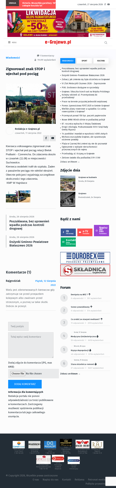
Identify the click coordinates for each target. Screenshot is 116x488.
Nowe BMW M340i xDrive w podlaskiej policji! (83, 119)
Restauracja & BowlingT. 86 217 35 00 (34, 451)
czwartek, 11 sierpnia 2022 (28, 133)
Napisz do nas (103, 230)
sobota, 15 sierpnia (81, 360)
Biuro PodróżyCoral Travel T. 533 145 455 (19, 451)
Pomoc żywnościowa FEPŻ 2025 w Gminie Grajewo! (86, 105)
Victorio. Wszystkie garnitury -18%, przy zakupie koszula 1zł (42, 4)
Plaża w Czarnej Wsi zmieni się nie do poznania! (84, 143)
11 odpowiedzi (77, 323)
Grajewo (82, 193)
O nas (36, 479)
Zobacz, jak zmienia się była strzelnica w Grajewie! (86, 79)
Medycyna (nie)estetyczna (83, 336)
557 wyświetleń (94, 298)
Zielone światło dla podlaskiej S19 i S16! (81, 157)
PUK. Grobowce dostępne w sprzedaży (80, 87)
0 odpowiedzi (77, 298)
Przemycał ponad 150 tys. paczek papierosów (84, 115)
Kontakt (71, 241)
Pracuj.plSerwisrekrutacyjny (73, 467)
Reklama (79, 479)
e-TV (86, 232)
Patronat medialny (98, 479)
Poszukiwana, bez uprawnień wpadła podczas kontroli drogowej (29, 224)
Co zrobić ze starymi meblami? (85, 319)
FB (69, 232)
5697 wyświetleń (96, 368)
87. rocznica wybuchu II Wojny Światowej (81, 123)
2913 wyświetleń (95, 323)
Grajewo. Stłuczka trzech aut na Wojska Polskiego (86, 91)
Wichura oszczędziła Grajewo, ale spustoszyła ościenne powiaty (84, 138)
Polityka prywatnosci (97, 483)
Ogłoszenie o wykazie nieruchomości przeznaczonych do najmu (79, 148)
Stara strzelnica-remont (82, 364)
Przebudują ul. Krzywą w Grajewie (78, 153)
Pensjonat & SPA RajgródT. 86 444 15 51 (97, 451)
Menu (14, 42)
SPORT (84, 61)
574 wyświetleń (94, 311)
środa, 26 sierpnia (86, 181)
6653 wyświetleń (95, 340)
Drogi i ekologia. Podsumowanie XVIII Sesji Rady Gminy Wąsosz (85, 128)
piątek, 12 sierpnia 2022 (45, 283)
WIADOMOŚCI (67, 61)
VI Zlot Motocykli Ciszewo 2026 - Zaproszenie (84, 83)
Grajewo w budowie (87, 177)
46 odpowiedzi (78, 354)
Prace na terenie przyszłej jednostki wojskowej (84, 101)
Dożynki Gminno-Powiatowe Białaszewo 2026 (28, 243)
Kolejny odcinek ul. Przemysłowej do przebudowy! (79, 96)
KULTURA (101, 61)
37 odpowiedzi (77, 368)
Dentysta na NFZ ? (79, 294)
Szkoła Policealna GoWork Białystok (58, 466)
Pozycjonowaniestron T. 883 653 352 (50, 451)
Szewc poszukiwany (80, 307)
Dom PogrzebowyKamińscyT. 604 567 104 (66, 450)
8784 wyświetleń (96, 354)
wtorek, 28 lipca (79, 346)
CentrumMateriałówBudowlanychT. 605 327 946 (83, 451)
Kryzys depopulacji (80, 350)
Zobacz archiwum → (70, 162)
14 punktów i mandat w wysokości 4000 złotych (84, 133)
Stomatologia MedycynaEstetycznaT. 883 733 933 (43, 467)
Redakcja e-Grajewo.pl (27, 128)
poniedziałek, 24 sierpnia (89, 197)
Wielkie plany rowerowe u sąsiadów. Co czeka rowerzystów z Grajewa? (84, 110)
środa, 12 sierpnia (80, 332)
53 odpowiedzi (77, 340)
